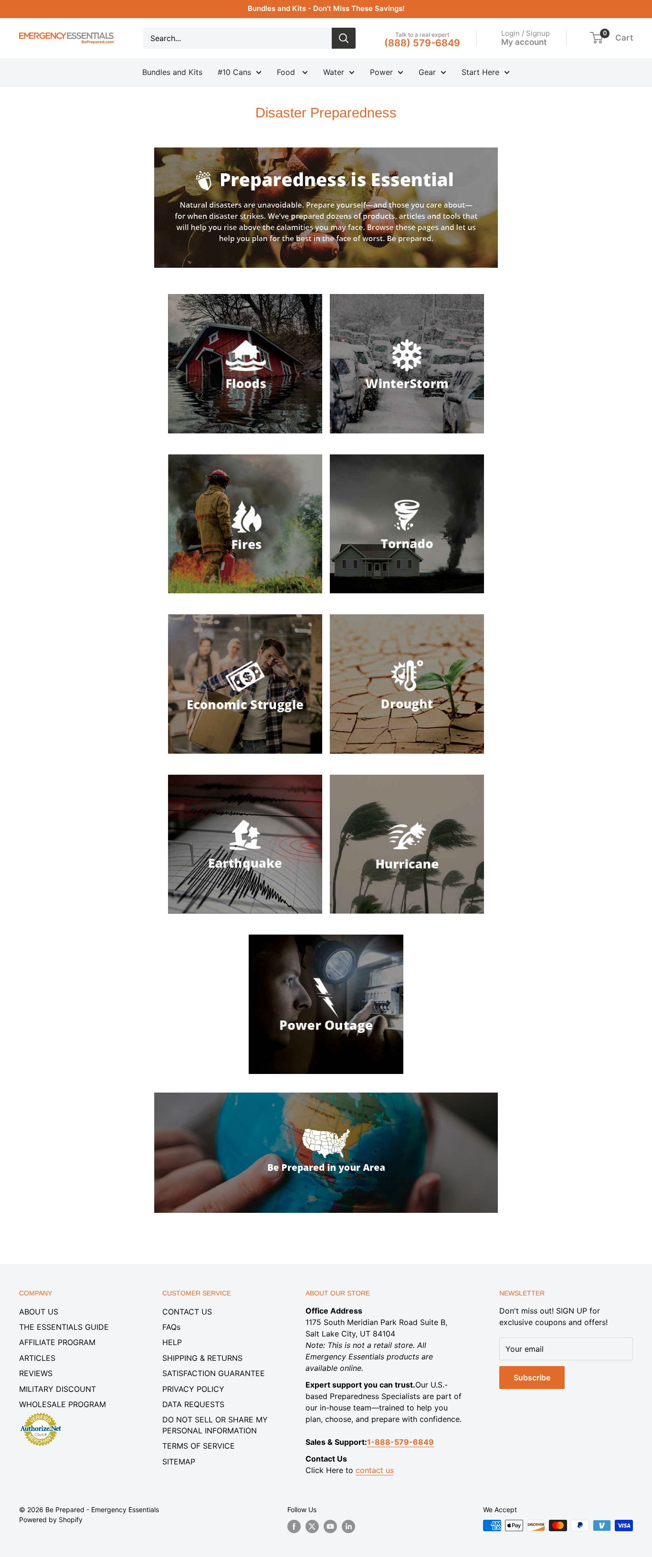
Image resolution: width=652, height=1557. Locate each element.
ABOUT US (38, 1311)
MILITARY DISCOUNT (57, 1389)
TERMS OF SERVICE (198, 1446)
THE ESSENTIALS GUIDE (64, 1327)
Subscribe (532, 1377)
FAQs (171, 1327)
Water (333, 72)
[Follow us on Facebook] (294, 1526)
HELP (172, 1342)
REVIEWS (36, 1373)
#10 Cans (234, 72)
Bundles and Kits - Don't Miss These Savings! (326, 8)
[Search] (344, 38)
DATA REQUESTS (193, 1404)
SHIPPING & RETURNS (202, 1358)
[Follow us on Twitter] (312, 1526)
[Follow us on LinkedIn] (348, 1526)
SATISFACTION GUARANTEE (213, 1373)
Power (381, 72)
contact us (375, 1470)
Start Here (480, 72)
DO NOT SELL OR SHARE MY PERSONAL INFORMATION (215, 1425)
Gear (427, 72)
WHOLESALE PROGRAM (62, 1404)
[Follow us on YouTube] (330, 1526)
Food (287, 72)
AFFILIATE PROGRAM (57, 1342)
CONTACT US (187, 1311)
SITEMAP (178, 1461)
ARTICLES (37, 1358)
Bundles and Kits (172, 72)
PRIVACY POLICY (193, 1389)
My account (524, 41)
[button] (596, 37)
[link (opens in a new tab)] (245, 291)
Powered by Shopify (51, 1519)
